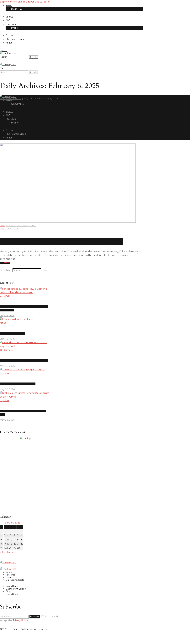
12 (11, 539)
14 (18, 539)
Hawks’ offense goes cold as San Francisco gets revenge (61, 241)
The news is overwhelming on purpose (17, 384)
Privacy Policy (20, 620)
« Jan (3, 552)
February (17, 98)
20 (14, 544)
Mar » (10, 552)
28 (18, 548)
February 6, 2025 (29, 226)
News (3, 323)
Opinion (4, 373)
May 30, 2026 (7, 366)
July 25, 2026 (7, 315)
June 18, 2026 (7, 339)
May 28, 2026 (7, 389)
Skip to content (8, 1)
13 (14, 539)
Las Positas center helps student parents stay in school (24, 360)
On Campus (6, 350)
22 (21, 544)
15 (21, 539)
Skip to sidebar (26, 1)
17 (5, 544)
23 (1, 548)
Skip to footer (42, 1)
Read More (5, 263)
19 (11, 544)
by (14, 226)
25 (8, 548)
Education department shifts (12, 333)
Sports (2, 226)
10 (5, 539)
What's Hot (6, 296)
